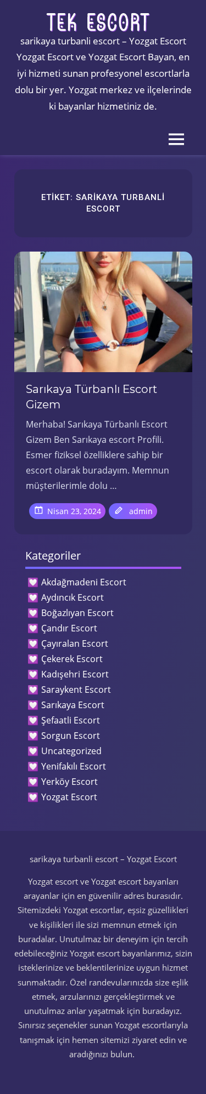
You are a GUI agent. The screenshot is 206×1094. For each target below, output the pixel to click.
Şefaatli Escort (70, 720)
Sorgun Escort (70, 736)
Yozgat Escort (69, 797)
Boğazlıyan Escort (77, 613)
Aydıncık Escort (72, 597)
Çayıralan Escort (74, 643)
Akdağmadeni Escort (83, 582)
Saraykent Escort (76, 689)
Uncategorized (71, 751)
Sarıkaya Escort (72, 705)
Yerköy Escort (69, 782)
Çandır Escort (69, 628)
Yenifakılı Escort (73, 766)
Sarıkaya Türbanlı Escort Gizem (91, 397)
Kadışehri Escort (75, 674)
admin (141, 511)
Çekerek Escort (72, 659)
